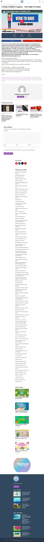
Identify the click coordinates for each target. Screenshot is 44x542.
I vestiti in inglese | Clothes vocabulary (21, 425)
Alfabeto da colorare (18, 375)
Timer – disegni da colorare (20, 336)
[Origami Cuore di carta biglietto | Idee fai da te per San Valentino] (36, 108)
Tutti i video (4, 114)
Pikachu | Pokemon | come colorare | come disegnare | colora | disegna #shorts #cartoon (7, 118)
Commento (6, 130)
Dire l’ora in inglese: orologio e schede (22, 370)
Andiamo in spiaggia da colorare (20, 373)
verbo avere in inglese (12, 79)
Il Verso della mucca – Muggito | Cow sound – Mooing (26, 506)
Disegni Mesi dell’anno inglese (20, 326)
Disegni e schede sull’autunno (20, 231)
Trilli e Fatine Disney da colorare (20, 178)
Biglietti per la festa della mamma (21, 192)
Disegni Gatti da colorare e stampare (21, 302)
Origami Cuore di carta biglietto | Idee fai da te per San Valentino (36, 116)
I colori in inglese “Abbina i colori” (21, 357)
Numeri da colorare (18, 359)
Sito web (29, 144)
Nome (5, 144)
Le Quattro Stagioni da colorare (20, 334)
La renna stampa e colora (19, 206)
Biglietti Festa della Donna (21, 438)
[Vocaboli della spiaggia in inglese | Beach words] (17, 534)
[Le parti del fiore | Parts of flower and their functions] (17, 528)
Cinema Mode (29, 36)
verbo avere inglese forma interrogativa (24, 79)
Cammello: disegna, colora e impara (21, 242)
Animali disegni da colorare (20, 175)
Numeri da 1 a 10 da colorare (20, 379)
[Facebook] (19, 163)
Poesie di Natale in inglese (20, 201)
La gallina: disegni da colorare (20, 257)
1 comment (24, 524)
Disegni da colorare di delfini (20, 295)
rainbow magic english (16, 78)
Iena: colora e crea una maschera (21, 236)
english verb (20, 77)
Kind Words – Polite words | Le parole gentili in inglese (26, 493)
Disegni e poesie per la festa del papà (21, 338)
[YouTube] (16, 163)
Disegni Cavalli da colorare (19, 309)
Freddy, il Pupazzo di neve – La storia (21, 188)
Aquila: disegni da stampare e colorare (22, 249)
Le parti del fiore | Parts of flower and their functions (26, 527)
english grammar (14, 77)
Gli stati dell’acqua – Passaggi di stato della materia (26, 499)
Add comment (9, 8)
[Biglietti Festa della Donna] (22, 433)
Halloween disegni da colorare (20, 372)
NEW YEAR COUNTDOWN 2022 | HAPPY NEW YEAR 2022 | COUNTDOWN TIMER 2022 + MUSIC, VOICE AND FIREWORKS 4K (26, 518)
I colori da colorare (18, 355)
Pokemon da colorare (19, 180)
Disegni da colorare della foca (20, 223)
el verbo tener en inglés (6, 77)
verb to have (29, 78)
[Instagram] (22, 163)
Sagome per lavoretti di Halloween (21, 190)
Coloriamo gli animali (18, 348)
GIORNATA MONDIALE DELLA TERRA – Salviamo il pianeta (21, 411)
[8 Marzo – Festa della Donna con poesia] (22, 446)
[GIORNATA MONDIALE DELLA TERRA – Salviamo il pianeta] (22, 406)
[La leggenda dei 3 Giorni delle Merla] (22, 108)
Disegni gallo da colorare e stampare (21, 307)
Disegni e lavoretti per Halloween (21, 265)
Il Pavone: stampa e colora (20, 211)
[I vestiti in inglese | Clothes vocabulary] (22, 420)
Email (17, 144)
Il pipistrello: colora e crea (19, 240)
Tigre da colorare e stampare (20, 270)
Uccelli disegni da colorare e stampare (22, 314)
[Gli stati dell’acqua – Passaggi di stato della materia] (17, 500)
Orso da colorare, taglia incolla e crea (21, 247)
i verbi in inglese (35, 77)
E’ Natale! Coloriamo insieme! (20, 365)
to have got (24, 78)
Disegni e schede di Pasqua (20, 194)
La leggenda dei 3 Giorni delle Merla (22, 115)
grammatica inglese (27, 77)
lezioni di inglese (8, 78)
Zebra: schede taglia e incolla (20, 238)
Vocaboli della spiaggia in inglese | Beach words (26, 533)
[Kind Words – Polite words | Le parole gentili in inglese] (17, 494)
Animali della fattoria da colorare (21, 363)
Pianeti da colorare (18, 381)
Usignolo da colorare (18, 282)
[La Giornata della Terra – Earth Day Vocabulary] (22, 393)
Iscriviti (16, 486)
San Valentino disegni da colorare (21, 353)
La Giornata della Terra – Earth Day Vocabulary (21, 398)
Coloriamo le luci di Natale (19, 218)
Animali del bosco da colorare (20, 319)
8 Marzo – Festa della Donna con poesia (21, 451)
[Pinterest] (25, 163)
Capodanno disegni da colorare (20, 346)
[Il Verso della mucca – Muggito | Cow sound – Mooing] (17, 506)
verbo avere (34, 78)
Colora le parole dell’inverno (20, 216)
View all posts (20, 96)
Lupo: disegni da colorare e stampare (21, 287)
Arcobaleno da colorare (19, 377)
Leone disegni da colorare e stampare (21, 272)
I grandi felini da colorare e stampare (21, 300)
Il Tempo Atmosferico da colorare (21, 324)
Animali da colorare (18, 199)
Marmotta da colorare (19, 280)
